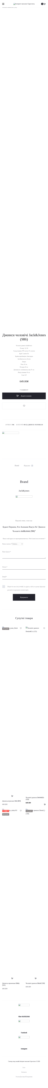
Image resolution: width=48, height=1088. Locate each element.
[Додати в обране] (24, 406)
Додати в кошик (25, 396)
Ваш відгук (6, 552)
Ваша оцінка (7, 544)
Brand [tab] (17, 466)
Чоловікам (39, 425)
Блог (24, 1067)
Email (4, 577)
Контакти (24, 1072)
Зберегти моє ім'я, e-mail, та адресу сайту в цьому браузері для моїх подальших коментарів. (26, 588)
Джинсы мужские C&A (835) (11, 801)
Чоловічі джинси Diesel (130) (35, 983)
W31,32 (26, 425)
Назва (4, 567)
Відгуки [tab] (28, 466)
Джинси (31, 425)
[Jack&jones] (10, 440)
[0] (45, 4)
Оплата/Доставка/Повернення (24, 1076)
